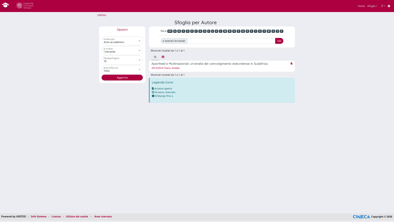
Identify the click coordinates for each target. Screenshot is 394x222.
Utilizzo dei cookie (77, 216)
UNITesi (101, 15)
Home (361, 6)
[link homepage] (6, 6)
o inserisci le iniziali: (174, 41)
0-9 (170, 31)
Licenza (56, 216)
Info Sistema (38, 216)
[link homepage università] (25, 6)
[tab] (155, 57)
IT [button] (382, 6)
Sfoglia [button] (371, 6)
